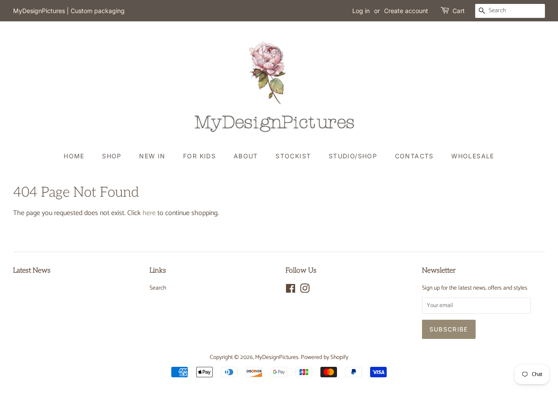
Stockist (293, 156)
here (149, 213)
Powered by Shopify (324, 357)
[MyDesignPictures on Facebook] (291, 290)
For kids (199, 156)
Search (158, 288)
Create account (406, 10)
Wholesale (472, 156)
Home (74, 156)
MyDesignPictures (277, 357)
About (246, 156)
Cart (459, 10)
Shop (112, 156)
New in (152, 156)
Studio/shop (353, 156)
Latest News (32, 271)
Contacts (414, 156)
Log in (361, 10)
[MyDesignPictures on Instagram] (305, 290)
